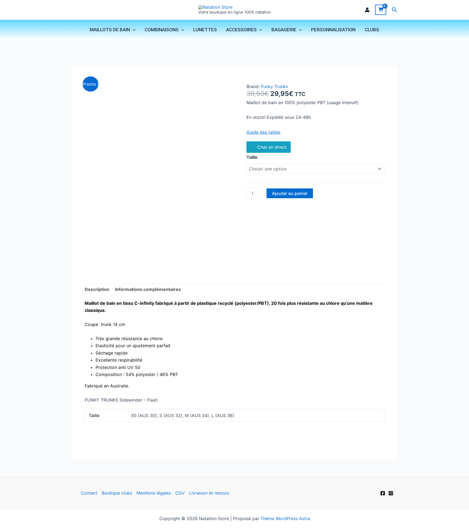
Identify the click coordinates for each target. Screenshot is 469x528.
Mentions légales (154, 493)
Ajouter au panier (290, 193)
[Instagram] (390, 493)
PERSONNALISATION (333, 29)
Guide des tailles (263, 132)
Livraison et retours (209, 493)
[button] (394, 10)
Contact (89, 493)
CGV (180, 493)
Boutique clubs (117, 493)
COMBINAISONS (162, 29)
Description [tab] (97, 289)
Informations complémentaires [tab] (148, 289)
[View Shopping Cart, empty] (380, 10)
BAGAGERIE (283, 29)
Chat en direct (272, 147)
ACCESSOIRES (241, 29)
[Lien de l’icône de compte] (367, 9)
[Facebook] (382, 493)
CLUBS (372, 29)
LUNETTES (205, 29)
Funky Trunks (274, 86)
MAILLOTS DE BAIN (110, 29)
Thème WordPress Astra (285, 518)
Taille (252, 157)
